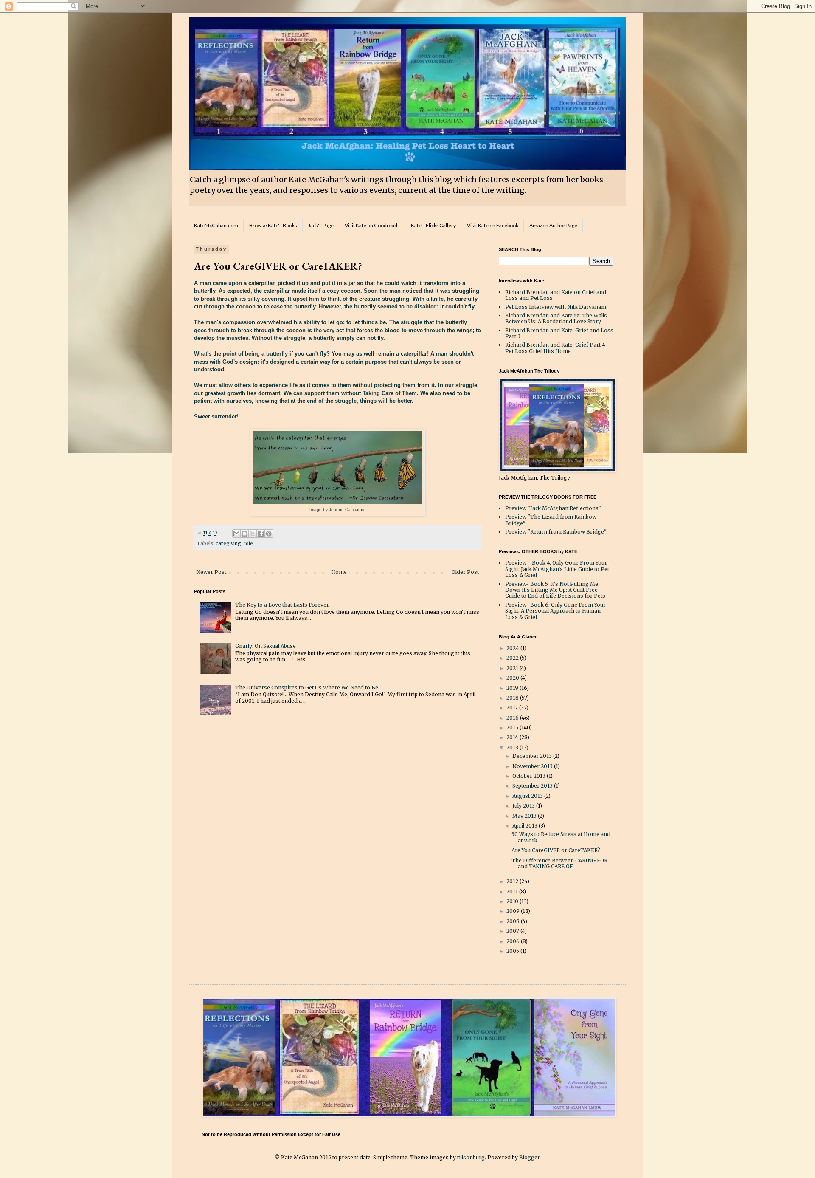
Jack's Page (321, 225)
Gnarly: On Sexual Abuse (265, 646)
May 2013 (525, 816)
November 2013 (533, 766)
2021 (513, 668)
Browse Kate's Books (273, 225)
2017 (512, 707)
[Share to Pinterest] (268, 533)
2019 (513, 688)
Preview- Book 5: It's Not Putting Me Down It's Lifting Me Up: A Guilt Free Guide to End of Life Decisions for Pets (555, 590)
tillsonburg (471, 1157)
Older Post (465, 572)
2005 (513, 951)
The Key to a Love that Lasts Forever (282, 605)
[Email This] (236, 533)
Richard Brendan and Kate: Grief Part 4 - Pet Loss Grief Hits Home (557, 348)
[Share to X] (252, 533)
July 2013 (524, 805)
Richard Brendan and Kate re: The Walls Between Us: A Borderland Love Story (556, 318)
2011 (512, 891)
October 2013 (529, 776)
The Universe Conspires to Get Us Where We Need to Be (306, 687)
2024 (513, 648)
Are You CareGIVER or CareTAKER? (555, 850)
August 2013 (528, 796)
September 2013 (533, 786)
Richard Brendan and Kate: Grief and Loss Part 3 (559, 333)
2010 (513, 901)
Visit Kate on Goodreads (372, 225)
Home (339, 572)
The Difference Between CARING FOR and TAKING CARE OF (559, 863)
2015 (513, 727)
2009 (513, 911)
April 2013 (525, 825)
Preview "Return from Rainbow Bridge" (556, 531)
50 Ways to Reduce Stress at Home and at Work (560, 837)
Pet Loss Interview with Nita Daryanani (555, 307)
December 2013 (532, 756)
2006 (513, 941)
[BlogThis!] (244, 533)
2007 (513, 931)
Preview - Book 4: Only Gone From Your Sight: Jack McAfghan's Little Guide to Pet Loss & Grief (557, 568)
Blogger (529, 1157)
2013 (513, 747)
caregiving (228, 543)
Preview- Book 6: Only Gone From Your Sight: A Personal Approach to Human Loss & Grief (555, 611)
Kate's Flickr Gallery (433, 225)
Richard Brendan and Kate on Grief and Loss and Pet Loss (555, 295)
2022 (513, 658)
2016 (513, 718)
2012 (513, 881)
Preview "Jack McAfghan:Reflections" (553, 508)
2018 (513, 698)
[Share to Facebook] (260, 533)
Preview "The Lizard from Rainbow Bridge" (550, 520)
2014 (513, 737)
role (248, 543)
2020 (513, 678)
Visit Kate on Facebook (492, 225)
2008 (513, 921)
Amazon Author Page (553, 225)
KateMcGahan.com (216, 225)
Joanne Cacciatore (347, 509)
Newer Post (211, 572)
